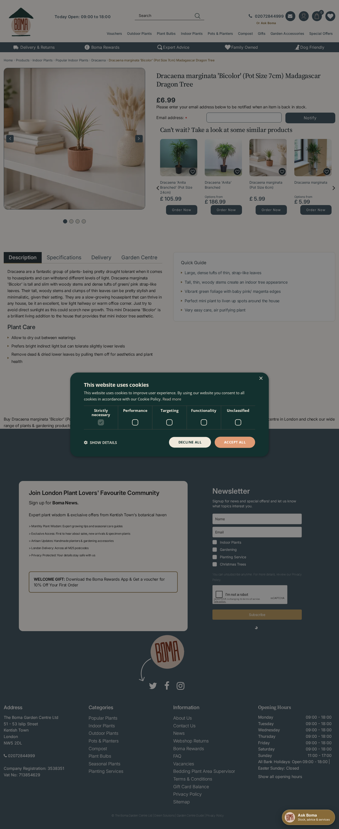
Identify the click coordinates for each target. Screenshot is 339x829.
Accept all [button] (235, 442)
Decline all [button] (190, 442)
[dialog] (169, 414)
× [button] (261, 378)
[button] (100, 442)
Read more (172, 398)
